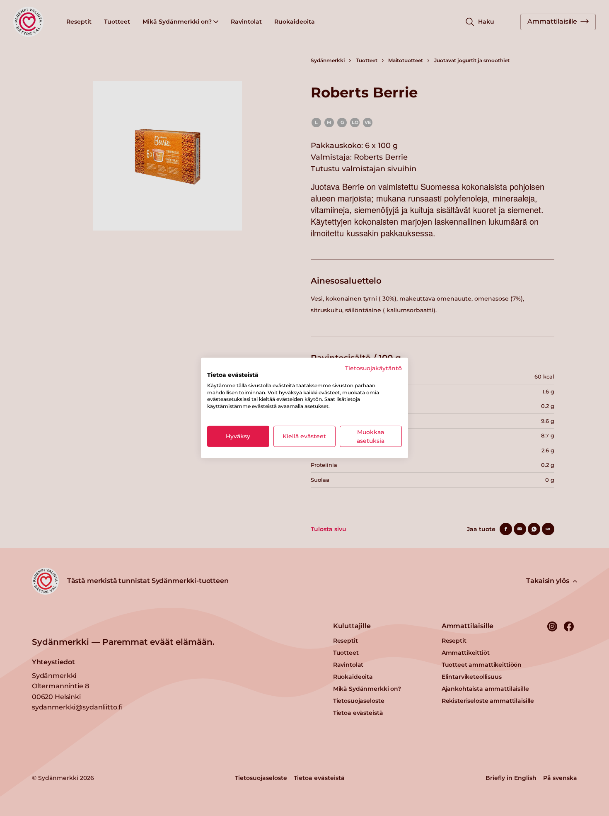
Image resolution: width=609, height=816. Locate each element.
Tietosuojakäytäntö (373, 368)
